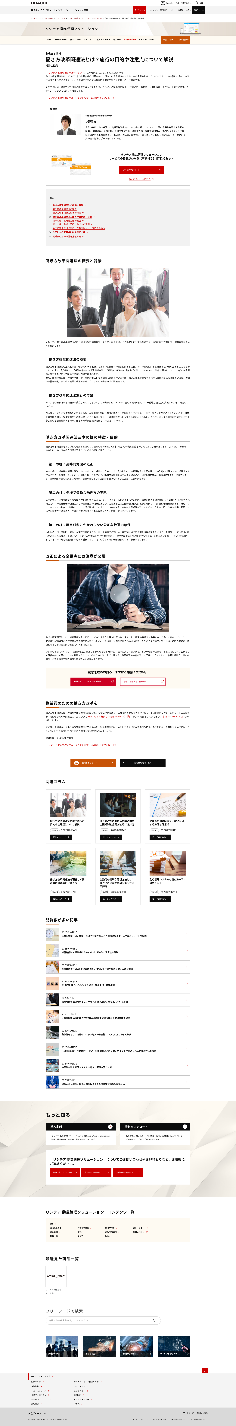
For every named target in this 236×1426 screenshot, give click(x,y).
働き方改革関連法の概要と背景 (68, 205)
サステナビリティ (38, 1395)
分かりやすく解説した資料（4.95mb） (107, 716)
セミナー (143, 39)
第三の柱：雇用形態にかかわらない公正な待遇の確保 (79, 228)
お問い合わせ (183, 40)
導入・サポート (103, 39)
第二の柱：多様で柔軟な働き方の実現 (71, 224)
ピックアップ (152, 10)
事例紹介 (163, 10)
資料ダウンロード (94, 763)
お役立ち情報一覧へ (142, 763)
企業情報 (35, 1386)
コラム (188, 10)
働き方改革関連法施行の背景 (67, 212)
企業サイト (36, 1381)
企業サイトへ (198, 10)
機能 (79, 39)
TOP (49, 39)
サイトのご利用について (141, 1420)
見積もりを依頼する (124, 1172)
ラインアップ (140, 10)
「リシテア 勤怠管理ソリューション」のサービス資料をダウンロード (80, 97)
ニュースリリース (38, 1391)
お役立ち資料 (168, 40)
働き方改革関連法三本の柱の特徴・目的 (72, 217)
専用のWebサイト (171, 716)
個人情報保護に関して (160, 1420)
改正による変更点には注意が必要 (69, 232)
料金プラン (89, 39)
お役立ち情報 (97, 18)
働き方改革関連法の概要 (65, 209)
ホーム (33, 18)
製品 (72, 39)
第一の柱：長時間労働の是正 (67, 220)
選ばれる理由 (61, 39)
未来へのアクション (39, 1399)
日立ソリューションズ (40, 1376)
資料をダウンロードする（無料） (88, 681)
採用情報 (35, 1403)
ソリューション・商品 (45, 18)
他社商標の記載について (199, 1420)
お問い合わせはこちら (140, 179)
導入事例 (117, 39)
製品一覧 (54, 1236)
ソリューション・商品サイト (86, 1381)
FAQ (151, 39)
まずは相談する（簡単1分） (136, 681)
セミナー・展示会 (176, 10)
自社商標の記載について (179, 1420)
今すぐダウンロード (131, 170)
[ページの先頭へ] (205, 1370)
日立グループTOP (37, 1413)
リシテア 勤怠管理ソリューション (79, 18)
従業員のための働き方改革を (67, 236)
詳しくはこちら (59, 837)
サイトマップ (188, 1413)
